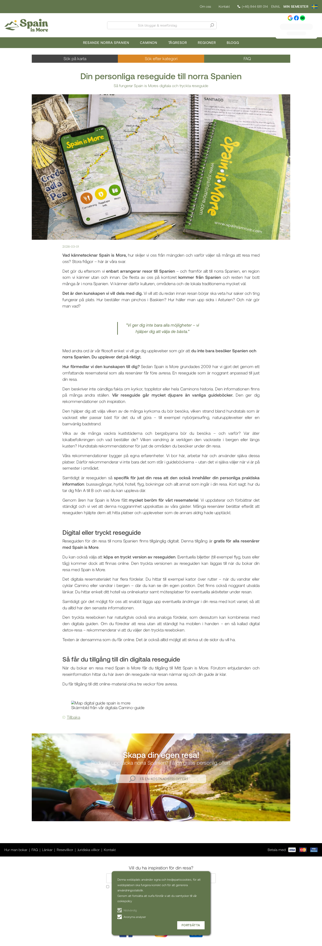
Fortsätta (191, 925)
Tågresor (177, 42)
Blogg (233, 42)
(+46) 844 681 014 (255, 6)
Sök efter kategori (161, 58)
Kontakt (224, 6)
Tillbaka (73, 717)
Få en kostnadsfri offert (164, 779)
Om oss (205, 6)
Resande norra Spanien (106, 42)
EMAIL (275, 6)
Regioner (207, 42)
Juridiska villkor (88, 850)
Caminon (148, 42)
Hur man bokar (15, 850)
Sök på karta (75, 58)
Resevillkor (65, 850)
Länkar (47, 850)
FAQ (247, 58)
